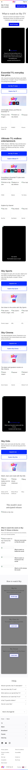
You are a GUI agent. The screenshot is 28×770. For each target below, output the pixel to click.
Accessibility (18, 752)
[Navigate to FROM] (5, 187)
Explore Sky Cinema (12, 348)
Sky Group (17, 760)
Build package (21, 6)
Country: (19, 767)
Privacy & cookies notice (5, 753)
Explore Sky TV (13, 91)
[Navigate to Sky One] (5, 212)
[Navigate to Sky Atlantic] (16, 212)
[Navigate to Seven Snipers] (5, 377)
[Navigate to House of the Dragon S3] (5, 120)
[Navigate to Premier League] (5, 316)
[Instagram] (9, 743)
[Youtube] (5, 743)
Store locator (4, 762)
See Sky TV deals (13, 86)
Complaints (3, 760)
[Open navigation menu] (1, 1)
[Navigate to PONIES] (16, 120)
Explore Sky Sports (13, 288)
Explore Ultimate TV (13, 158)
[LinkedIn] (2, 743)
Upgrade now (13, 283)
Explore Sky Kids (13, 457)
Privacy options (4, 749)
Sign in (25, 1)
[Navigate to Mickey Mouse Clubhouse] (16, 484)
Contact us (17, 757)
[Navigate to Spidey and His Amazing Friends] (5, 484)
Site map (3, 757)
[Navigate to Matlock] (16, 187)
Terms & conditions (19, 749)
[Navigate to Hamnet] (16, 377)
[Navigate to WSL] (16, 316)
